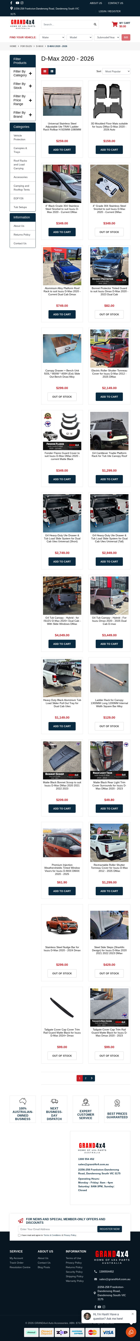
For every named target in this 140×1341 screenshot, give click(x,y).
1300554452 (106, 1271)
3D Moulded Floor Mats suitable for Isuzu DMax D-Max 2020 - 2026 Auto (109, 126)
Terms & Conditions (52, 1235)
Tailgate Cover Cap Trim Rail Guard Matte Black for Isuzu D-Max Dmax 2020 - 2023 (109, 1032)
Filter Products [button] (19, 61)
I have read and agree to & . (49, 1235)
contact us (115, 3)
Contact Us (20, 243)
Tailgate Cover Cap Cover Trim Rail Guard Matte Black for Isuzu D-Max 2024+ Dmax (62, 1032)
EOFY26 (19, 198)
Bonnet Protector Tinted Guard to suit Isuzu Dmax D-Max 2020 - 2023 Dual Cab (109, 291)
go (126, 37)
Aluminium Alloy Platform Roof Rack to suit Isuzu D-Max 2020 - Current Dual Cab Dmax (62, 291)
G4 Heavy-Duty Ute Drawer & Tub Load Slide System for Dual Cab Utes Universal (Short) (62, 538)
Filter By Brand (19, 114)
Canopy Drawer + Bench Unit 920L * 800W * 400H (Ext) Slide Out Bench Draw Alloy (62, 373)
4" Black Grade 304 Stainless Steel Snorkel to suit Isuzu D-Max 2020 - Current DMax (62, 208)
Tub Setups (20, 207)
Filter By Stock (19, 86)
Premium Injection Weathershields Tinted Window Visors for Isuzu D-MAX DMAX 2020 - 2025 (62, 869)
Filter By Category (20, 73)
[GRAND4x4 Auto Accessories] (23, 24)
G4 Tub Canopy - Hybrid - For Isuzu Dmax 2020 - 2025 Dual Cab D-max (109, 620)
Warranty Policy (75, 1280)
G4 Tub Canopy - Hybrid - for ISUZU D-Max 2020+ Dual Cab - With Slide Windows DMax (62, 620)
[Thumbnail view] (44, 71)
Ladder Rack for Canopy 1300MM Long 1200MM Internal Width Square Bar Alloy (109, 703)
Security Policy (74, 1271)
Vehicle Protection (19, 137)
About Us (96, 3)
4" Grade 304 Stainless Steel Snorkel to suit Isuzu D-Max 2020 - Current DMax (109, 208)
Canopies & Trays (20, 150)
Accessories (21, 177)
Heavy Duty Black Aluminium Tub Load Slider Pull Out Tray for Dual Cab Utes (62, 703)
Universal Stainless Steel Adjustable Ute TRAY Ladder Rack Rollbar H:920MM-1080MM (62, 126)
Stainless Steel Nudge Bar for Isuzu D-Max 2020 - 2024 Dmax (62, 949)
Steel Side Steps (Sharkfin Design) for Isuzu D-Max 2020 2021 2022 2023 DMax (109, 950)
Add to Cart (62, 149)
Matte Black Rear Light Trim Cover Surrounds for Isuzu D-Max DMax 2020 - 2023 (109, 785)
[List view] (52, 71)
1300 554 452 (86, 1159)
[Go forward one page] (92, 1078)
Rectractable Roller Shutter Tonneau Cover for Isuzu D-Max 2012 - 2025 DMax (109, 868)
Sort (98, 71)
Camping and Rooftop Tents (22, 187)
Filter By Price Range (19, 100)
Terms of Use (73, 1258)
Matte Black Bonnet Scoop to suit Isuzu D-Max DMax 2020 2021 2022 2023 (62, 785)
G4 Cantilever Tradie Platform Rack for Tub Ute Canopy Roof (109, 455)
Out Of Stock (109, 232)
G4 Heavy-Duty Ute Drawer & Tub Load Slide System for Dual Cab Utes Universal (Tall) (109, 538)
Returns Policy (22, 234)
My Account (16, 1258)
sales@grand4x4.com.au (93, 1164)
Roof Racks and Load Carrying (20, 164)
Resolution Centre (20, 1267)
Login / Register (109, 11)
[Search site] (95, 24)
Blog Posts (44, 1267)
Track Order (17, 1262)
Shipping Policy (74, 1276)
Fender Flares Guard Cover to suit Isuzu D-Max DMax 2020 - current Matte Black (62, 456)
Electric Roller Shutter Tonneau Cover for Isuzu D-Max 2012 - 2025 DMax (109, 373)
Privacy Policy (70, 1235)
